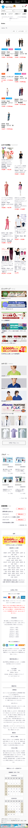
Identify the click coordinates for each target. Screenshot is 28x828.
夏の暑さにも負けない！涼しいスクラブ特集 (7, 471)
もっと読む (10, 473)
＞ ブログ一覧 (23, 498)
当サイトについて (5, 820)
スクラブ (10, 13)
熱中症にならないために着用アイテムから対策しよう (19, 471)
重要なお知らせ (20, 508)
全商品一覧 (3, 13)
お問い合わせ (4, 818)
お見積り (24, 13)
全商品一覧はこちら (14, 443)
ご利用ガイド (18, 13)
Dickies (3, 23)
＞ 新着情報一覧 (22, 525)
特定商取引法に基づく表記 (17, 820)
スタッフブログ (5, 464)
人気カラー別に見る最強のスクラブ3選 (19, 491)
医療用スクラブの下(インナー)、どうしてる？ (7, 492)
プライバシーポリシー (14, 818)
